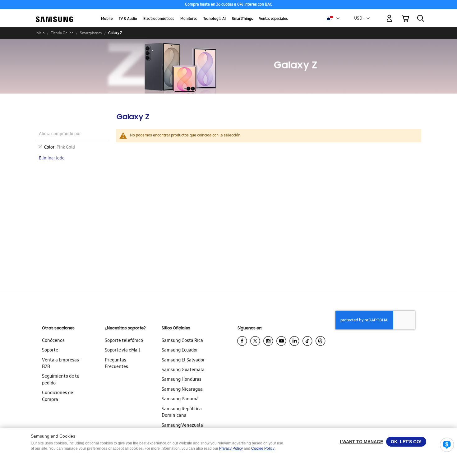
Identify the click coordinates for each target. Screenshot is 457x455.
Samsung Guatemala (183, 370)
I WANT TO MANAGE (361, 441)
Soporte (50, 350)
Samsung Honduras (181, 380)
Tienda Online (62, 32)
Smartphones (91, 32)
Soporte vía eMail (122, 350)
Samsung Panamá (180, 399)
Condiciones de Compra (57, 396)
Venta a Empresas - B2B (62, 364)
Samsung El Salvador (183, 360)
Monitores (188, 19)
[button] (337, 18)
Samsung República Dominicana (182, 413)
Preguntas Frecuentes (116, 364)
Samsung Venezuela (182, 426)
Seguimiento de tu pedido (60, 380)
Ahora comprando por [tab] (60, 134)
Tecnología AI (214, 19)
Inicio (40, 32)
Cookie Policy (263, 448)
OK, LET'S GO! (406, 441)
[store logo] (54, 14)
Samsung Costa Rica (182, 341)
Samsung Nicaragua (182, 389)
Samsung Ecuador (180, 350)
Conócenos (53, 341)
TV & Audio (128, 19)
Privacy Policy (231, 448)
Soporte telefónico (124, 341)
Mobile (107, 19)
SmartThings (242, 19)
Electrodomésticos (158, 19)
